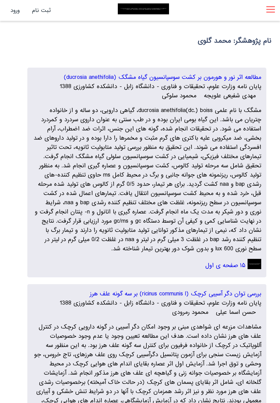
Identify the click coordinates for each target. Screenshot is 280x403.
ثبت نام (41, 10)
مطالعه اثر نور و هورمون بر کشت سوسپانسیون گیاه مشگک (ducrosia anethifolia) (162, 77)
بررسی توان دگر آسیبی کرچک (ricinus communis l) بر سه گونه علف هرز (175, 293)
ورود (15, 10)
